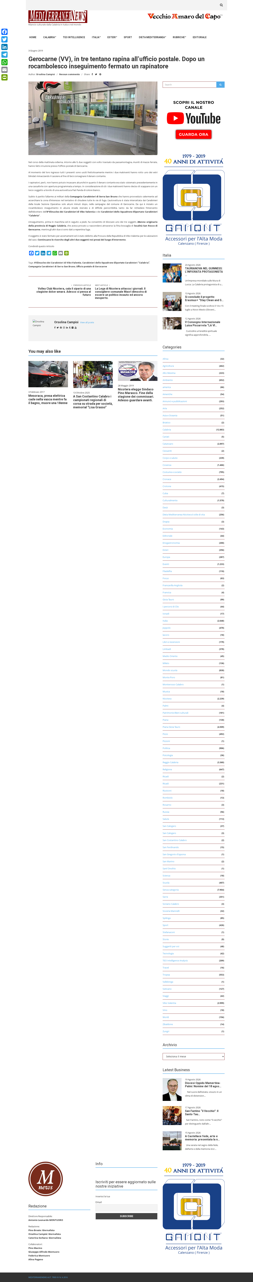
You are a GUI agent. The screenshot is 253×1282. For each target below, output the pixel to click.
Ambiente (168, 380)
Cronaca (167, 479)
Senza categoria (171, 889)
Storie (166, 939)
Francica (167, 592)
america (167, 387)
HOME (32, 37)
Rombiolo (168, 797)
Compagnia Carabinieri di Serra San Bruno (51, 266)
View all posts (87, 322)
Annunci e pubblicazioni (175, 401)
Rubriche (179, 37)
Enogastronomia (171, 542)
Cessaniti (167, 450)
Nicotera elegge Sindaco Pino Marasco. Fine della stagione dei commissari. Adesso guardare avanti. (136, 394)
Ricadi (166, 776)
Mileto (166, 663)
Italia (95, 37)
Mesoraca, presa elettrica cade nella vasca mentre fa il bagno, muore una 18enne (47, 399)
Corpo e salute (170, 457)
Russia (166, 811)
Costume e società (172, 472)
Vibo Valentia (169, 1003)
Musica (166, 691)
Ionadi (166, 613)
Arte (165, 408)
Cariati (166, 436)
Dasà (165, 507)
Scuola (166, 882)
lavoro (166, 634)
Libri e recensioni (171, 642)
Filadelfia (167, 571)
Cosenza (167, 465)
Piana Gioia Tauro (171, 726)
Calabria (49, 37)
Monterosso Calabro (173, 684)
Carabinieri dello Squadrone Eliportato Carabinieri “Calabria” (115, 262)
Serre (165, 896)
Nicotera (167, 698)
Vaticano (167, 988)
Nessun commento (69, 74)
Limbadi (167, 649)
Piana (165, 719)
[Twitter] (4, 39)
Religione (167, 769)
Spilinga (167, 918)
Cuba (165, 493)
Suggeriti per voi (171, 946)
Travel (166, 967)
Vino (165, 1010)
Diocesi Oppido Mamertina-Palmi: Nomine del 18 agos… (203, 1084)
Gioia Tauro (168, 599)
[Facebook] (4, 32)
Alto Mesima (169, 372)
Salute (166, 818)
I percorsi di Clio (171, 606)
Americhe (167, 394)
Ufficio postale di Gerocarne (91, 266)
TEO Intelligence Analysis (175, 960)
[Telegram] (4, 54)
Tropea (166, 974)
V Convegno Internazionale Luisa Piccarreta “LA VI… (202, 323)
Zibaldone (168, 1024)
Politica (166, 748)
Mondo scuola (170, 670)
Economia (168, 528)
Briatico (166, 422)
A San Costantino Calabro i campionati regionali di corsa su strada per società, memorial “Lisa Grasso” (93, 402)
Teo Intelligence (74, 37)
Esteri (111, 37)
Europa (166, 557)
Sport (128, 37)
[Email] (4, 70)
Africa (165, 358)
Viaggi (166, 995)
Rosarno (167, 804)
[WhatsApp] (4, 62)
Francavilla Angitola (172, 585)
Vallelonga (168, 981)
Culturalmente (170, 500)
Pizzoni (166, 741)
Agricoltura (168, 365)
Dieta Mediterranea (152, 37)
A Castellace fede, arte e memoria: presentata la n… (202, 1138)
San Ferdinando (171, 847)
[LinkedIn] (4, 47)
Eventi (166, 564)
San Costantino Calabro (175, 840)
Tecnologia (168, 953)
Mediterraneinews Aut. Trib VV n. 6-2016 (48, 1277)
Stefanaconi (169, 932)
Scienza (166, 875)
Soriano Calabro (171, 903)
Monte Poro (169, 677)
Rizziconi (167, 790)
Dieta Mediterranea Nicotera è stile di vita (184, 514)
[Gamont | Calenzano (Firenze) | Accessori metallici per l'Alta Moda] (194, 198)
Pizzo (165, 734)
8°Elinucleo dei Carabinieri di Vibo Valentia (57, 262)
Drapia (166, 521)
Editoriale (200, 37)
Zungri (166, 1031)
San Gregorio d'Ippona (174, 854)
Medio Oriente (170, 656)
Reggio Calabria (170, 762)
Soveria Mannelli (171, 911)
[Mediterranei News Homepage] (45, 1178)
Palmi (165, 705)
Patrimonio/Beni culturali (175, 712)
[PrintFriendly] (4, 77)
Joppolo (167, 627)
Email (99, 1202)
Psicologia (168, 755)
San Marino (168, 861)
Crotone (167, 486)
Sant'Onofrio (169, 868)
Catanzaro (168, 443)
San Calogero (169, 826)
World (166, 1017)
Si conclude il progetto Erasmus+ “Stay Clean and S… (204, 298)
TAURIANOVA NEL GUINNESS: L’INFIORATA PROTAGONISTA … (204, 272)
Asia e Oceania (170, 415)
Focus (166, 578)
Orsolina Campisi (45, 74)
